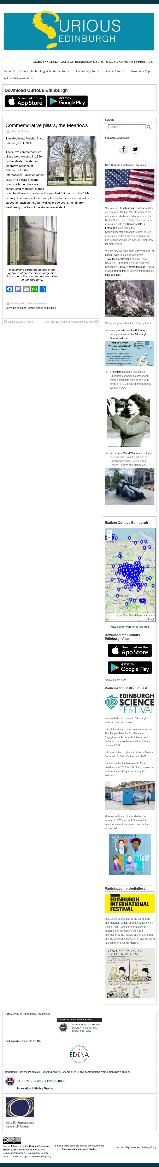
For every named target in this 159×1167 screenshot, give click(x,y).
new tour (117, 371)
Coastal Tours (115, 71)
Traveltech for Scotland (118, 259)
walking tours (125, 771)
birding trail (120, 270)
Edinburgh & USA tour (132, 208)
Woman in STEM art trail (118, 820)
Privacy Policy (149, 1147)
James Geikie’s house (20, 321)
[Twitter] (135, 149)
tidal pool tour (112, 274)
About (8, 71)
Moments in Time (136, 763)
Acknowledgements (16, 78)
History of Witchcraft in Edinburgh (128, 330)
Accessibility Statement (128, 1147)
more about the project (75, 1145)
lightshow (144, 922)
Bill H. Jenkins (28, 303)
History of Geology (20, 131)
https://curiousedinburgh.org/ (37, 1156)
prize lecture (127, 741)
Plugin (151, 619)
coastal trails (112, 255)
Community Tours (87, 71)
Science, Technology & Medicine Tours (44, 71)
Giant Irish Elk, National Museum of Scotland (69, 321)
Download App (140, 71)
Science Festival (124, 722)
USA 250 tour (125, 212)
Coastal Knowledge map (131, 267)
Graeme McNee (129, 942)
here (123, 680)
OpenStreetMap (132, 615)
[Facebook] (124, 149)
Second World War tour (127, 453)
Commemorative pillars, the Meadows (47, 125)
